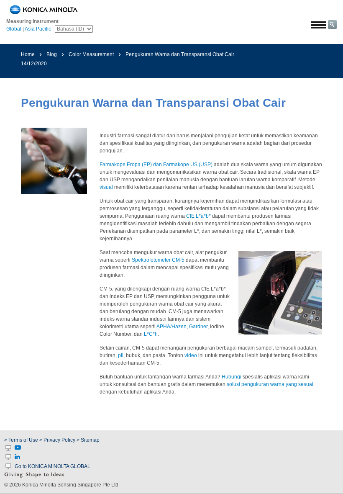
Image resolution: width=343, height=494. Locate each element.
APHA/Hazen (171, 326)
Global (13, 29)
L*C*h (151, 334)
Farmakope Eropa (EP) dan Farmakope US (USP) (156, 164)
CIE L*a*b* (198, 216)
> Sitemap (88, 440)
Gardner (198, 326)
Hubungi (231, 377)
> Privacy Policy (57, 440)
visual (106, 187)
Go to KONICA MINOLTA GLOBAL (52, 466)
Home (28, 54)
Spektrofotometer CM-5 (158, 260)
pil (120, 355)
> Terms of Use (21, 440)
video (190, 355)
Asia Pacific (38, 29)
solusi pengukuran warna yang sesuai (270, 384)
